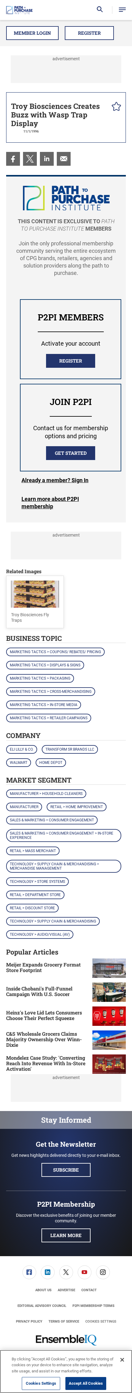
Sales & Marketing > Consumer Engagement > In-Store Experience (61, 835)
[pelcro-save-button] (115, 107)
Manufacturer (24, 807)
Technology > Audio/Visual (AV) (40, 934)
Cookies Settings (100, 1321)
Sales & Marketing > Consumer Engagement (52, 820)
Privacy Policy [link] (29, 1322)
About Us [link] (43, 1290)
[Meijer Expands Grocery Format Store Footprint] (109, 968)
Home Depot (50, 762)
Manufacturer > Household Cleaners (46, 794)
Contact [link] (89, 1290)
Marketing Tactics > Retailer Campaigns (48, 718)
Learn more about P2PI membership (50, 503)
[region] (66, 1371)
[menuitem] (13, 159)
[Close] (122, 1360)
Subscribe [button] (66, 1170)
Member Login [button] (32, 33)
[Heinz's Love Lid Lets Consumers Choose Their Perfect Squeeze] (109, 1016)
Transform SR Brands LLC (69, 749)
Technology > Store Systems (37, 881)
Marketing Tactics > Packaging (40, 678)
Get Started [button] (71, 453)
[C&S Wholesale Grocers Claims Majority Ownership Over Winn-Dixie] (109, 1040)
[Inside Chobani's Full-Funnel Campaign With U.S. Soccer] (109, 992)
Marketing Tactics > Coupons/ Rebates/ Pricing (55, 652)
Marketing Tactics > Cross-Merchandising (50, 691)
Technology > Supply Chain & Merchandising (53, 921)
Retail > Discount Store (32, 908)
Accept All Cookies (86, 1383)
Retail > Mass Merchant (33, 851)
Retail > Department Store (35, 895)
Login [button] (55, 480)
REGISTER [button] (70, 361)
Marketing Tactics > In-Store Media (43, 705)
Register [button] (89, 33)
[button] (122, 10)
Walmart (18, 762)
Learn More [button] (66, 1235)
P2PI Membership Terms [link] (93, 1306)
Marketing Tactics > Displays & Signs (45, 665)
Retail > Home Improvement (76, 807)
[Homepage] (19, 10)
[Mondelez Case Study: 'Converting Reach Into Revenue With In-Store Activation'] (109, 1064)
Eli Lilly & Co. (21, 749)
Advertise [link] (66, 1290)
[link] (13, 159)
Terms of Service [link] (64, 1322)
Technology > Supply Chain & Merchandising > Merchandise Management (54, 866)
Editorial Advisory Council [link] (41, 1306)
